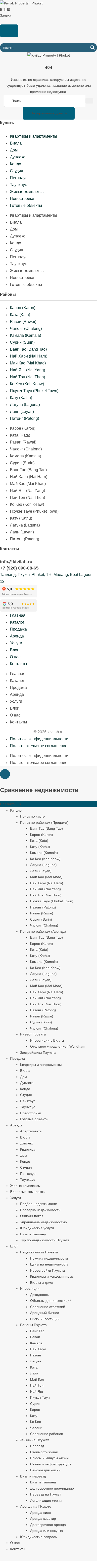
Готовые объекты (26, 205)
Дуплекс (17, 157)
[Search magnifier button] (92, 47)
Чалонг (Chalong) (26, 328)
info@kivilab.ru (16, 561)
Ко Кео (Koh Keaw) (27, 384)
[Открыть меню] (9, 30)
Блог (14, 650)
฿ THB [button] (5, 9)
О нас (15, 657)
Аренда (17, 636)
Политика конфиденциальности (39, 739)
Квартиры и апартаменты (33, 136)
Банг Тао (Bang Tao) (28, 349)
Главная (17, 615)
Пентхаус (18, 178)
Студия (16, 171)
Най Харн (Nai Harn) (28, 356)
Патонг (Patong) (24, 418)
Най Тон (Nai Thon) (27, 377)
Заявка (5, 15)
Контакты (18, 664)
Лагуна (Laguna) (25, 404)
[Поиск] (89, 101)
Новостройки (22, 198)
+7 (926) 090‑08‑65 (19, 568)
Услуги (16, 643)
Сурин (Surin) (22, 342)
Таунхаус (18, 185)
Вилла (16, 143)
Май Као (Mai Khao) (28, 363)
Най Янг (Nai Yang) (27, 370)
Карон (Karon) (22, 308)
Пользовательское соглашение (38, 746)
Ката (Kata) (20, 315)
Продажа (18, 629)
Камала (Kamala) (25, 335)
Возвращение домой (48, 113)
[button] (5, 774)
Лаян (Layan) (22, 411)
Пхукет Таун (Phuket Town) (34, 391)
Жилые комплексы (27, 192)
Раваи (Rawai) (23, 321)
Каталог (17, 622)
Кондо (15, 164)
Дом (14, 150)
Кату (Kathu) (21, 398)
